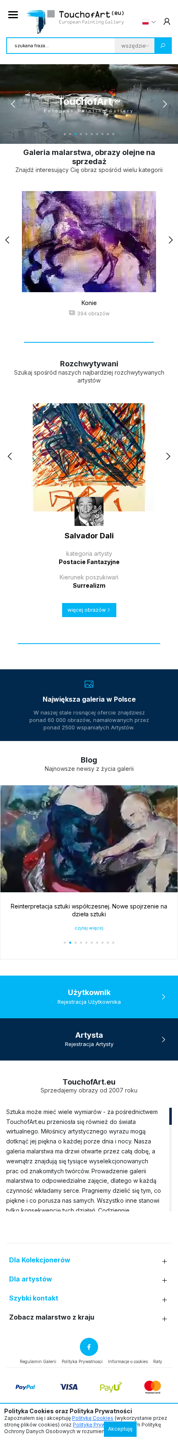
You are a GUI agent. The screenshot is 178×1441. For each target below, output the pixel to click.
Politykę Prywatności (98, 1425)
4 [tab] (81, 134)
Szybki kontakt (33, 1298)
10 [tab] (113, 134)
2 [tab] (70, 134)
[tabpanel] (89, 104)
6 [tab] (92, 134)
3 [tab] (76, 134)
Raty (157, 1361)
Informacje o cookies (128, 1361)
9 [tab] (108, 134)
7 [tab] (97, 134)
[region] (89, 1159)
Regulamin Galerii (38, 1361)
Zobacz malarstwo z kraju (51, 1317)
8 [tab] (102, 134)
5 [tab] (86, 134)
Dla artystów (30, 1279)
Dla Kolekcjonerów (39, 1260)
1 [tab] (65, 134)
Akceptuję (120, 1429)
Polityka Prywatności (82, 1361)
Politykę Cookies (92, 1418)
